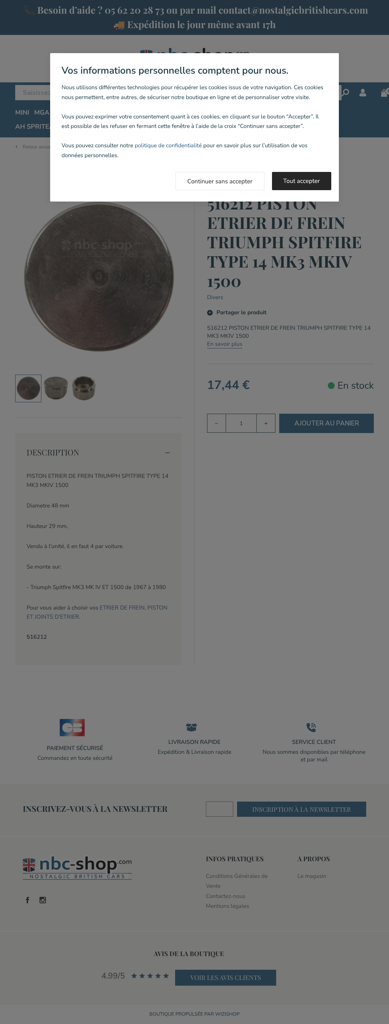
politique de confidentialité (168, 146)
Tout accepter (301, 181)
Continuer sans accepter (220, 181)
